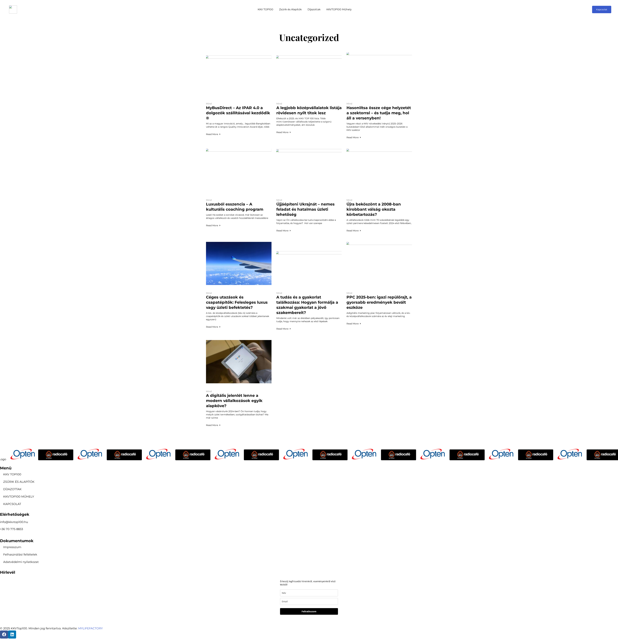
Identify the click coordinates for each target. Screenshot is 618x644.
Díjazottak (314, 9)
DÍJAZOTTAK (12, 489)
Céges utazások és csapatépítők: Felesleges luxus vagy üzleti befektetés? (237, 302)
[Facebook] (4, 634)
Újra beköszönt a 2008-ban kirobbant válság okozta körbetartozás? (373, 209)
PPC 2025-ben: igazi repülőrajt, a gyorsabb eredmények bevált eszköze (379, 302)
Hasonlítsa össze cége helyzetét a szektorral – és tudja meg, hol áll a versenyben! (378, 112)
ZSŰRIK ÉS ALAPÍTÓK (18, 482)
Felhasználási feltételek (20, 554)
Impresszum (12, 547)
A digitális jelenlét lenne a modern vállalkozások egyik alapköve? (234, 400)
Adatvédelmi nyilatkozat (21, 562)
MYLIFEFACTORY (90, 628)
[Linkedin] (12, 634)
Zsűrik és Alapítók (290, 9)
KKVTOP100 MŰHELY (18, 496)
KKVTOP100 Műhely (339, 9)
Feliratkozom (309, 611)
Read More (212, 134)
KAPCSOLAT (12, 504)
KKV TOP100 (265, 9)
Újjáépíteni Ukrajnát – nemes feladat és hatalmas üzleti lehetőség (305, 209)
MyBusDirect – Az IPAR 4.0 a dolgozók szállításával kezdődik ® (238, 112)
